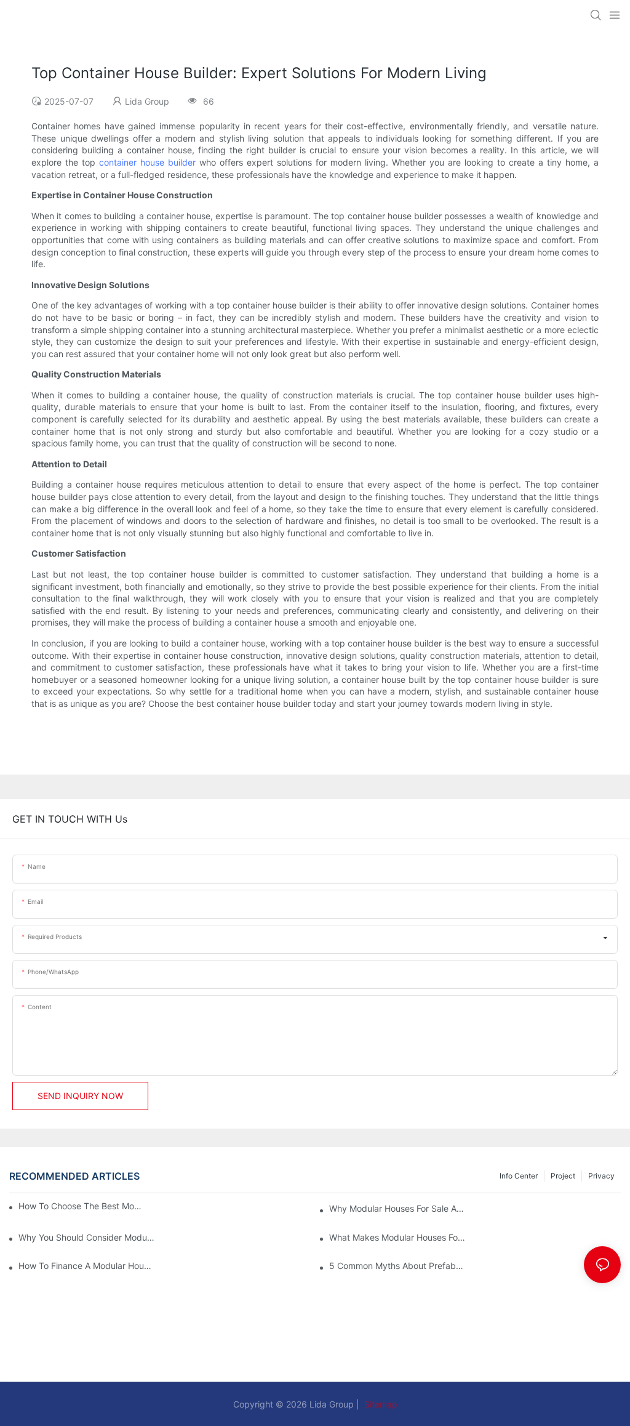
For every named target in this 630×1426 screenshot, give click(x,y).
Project (563, 1175)
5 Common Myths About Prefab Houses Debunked (397, 1265)
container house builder (147, 162)
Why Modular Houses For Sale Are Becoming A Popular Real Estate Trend (397, 1208)
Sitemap (379, 1404)
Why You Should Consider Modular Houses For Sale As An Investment (86, 1237)
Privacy (601, 1175)
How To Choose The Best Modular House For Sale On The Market (81, 1206)
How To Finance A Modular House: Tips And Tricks (86, 1265)
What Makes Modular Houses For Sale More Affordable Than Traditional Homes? (397, 1237)
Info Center (519, 1175)
